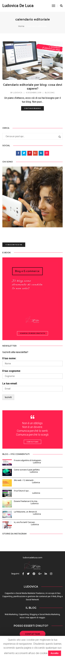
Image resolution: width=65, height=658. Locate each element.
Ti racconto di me (13, 244)
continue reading (32, 108)
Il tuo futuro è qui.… (22, 491)
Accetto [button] (55, 653)
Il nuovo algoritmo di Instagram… (28, 460)
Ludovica (17, 92)
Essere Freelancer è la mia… (26, 501)
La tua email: (9, 383)
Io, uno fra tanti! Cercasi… (25, 522)
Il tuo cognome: (11, 370)
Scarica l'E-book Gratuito (32, 333)
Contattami (32, 442)
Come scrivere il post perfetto (27, 470)
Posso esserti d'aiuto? (31, 625)
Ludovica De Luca (18, 5)
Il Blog (31, 607)
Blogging (50, 92)
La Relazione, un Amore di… (26, 512)
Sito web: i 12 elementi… (24, 480)
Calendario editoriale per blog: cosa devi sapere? (32, 86)
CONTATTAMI (32, 634)
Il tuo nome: (9, 358)
